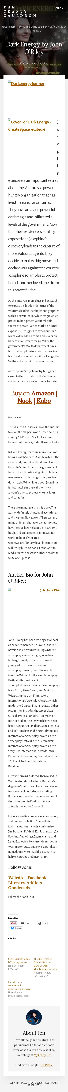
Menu (60, 8)
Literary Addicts (25, 882)
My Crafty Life (42, 1055)
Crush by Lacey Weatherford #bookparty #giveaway (19, 985)
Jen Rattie (46, 1065)
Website (16, 877)
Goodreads (19, 887)
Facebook (37, 877)
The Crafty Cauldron (20, 11)
